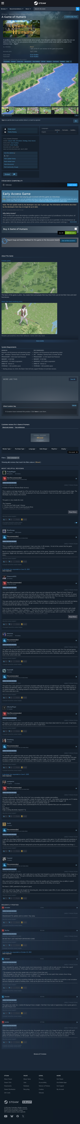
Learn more (63, 201)
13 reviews (9, 578)
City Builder (7, 61)
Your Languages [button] (12, 457)
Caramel (9, 858)
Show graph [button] (71, 452)
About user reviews (7, 427)
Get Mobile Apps (62, 1082)
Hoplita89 (10, 670)
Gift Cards (7, 1093)
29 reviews (18, 473)
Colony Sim (20, 61)
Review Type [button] (6, 449)
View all (74, 405)
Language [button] (32, 449)
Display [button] (63, 449)
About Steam (8, 1079)
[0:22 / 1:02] (40, 84)
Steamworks (8, 1086)
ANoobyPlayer (11, 707)
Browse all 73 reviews (40, 1054)
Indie (67, 61)
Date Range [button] (43, 449)
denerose (10, 633)
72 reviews (17, 783)
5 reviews (9, 741)
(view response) (6, 571)
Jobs (24, 1082)
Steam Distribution (9, 1089)
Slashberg (10, 739)
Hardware (26, 1086)
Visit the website (9, 153)
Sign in (4, 120)
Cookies (41, 1089)
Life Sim (43, 61)
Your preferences (20, 427)
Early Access (32, 141)
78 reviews (18, 635)
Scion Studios (34, 54)
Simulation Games (14, 14)
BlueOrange (11, 530)
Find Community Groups (11, 167)
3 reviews (9, 825)
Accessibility (43, 1082)
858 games (10, 473)
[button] (4, 8)
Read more (73, 222)
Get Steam (60, 1079)
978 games (10, 532)
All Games (5, 14)
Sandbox (62, 61)
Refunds (41, 1093)
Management (28, 61)
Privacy (41, 1079)
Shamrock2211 (11, 576)
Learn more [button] (72, 185)
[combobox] (55, 9)
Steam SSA (7, 1082)
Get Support (60, 1086)
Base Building (36, 61)
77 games (9, 783)
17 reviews (9, 709)
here (36, 411)
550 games (10, 635)
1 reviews (9, 672)
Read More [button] (72, 512)
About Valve (27, 1079)
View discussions (9, 164)
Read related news (9, 161)
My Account (60, 1089)
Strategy (13, 61)
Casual (10, 141)
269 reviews (18, 532)
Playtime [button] (54, 449)
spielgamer (10, 781)
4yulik (9, 823)
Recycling (26, 1089)
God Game (56, 61)
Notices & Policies (44, 1086)
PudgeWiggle (11, 471)
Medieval (49, 61)
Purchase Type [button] (19, 449)
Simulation (19, 141)
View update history (10, 158)
